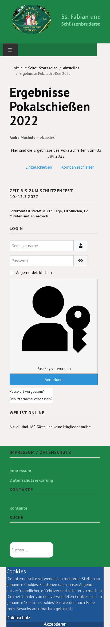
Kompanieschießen (78, 167)
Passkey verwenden (53, 368)
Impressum (20, 470)
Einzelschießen (38, 167)
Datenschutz (18, 617)
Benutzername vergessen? (31, 398)
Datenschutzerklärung (31, 480)
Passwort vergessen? (27, 391)
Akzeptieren (55, 624)
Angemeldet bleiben (34, 272)
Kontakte (19, 508)
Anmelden (53, 379)
